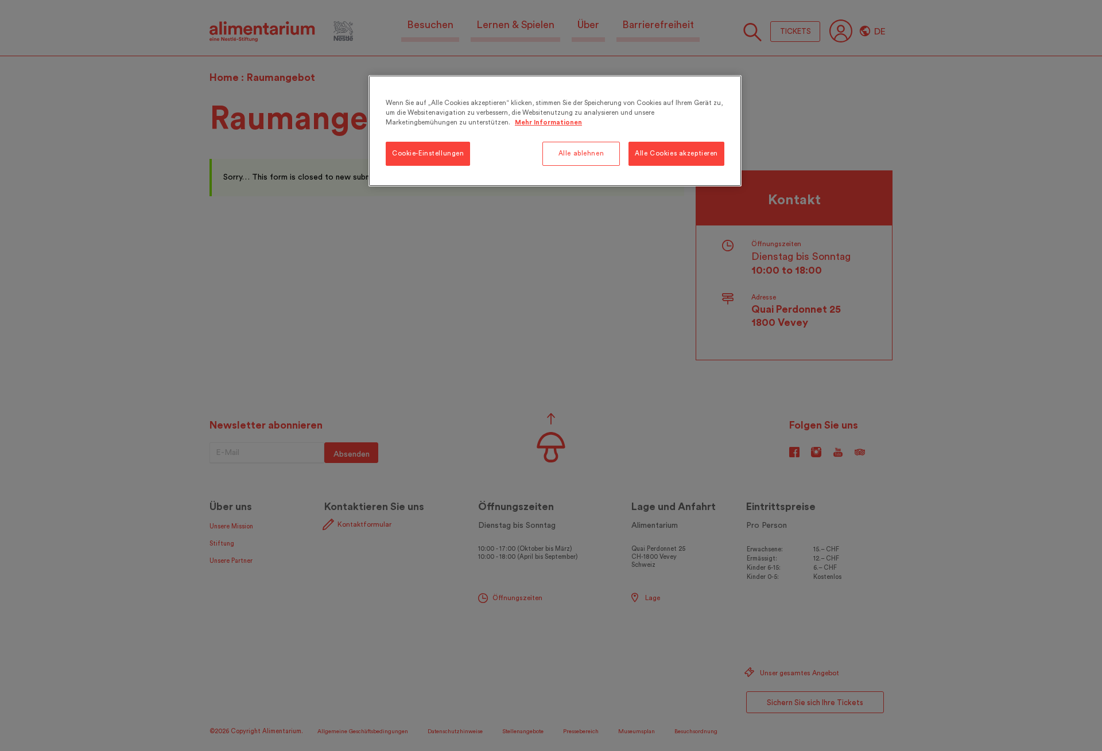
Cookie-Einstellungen (428, 153)
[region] (555, 130)
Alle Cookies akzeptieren (676, 153)
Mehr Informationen (548, 122)
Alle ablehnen (581, 153)
